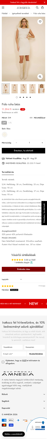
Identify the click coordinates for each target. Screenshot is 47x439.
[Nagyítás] (40, 76)
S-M (4, 122)
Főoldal (4, 13)
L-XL (10, 122)
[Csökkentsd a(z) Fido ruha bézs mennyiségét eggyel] (16, 142)
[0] (42, 7)
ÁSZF (24, 360)
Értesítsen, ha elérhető (23, 150)
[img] (7, 286)
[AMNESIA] (23, 7)
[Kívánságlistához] (40, 21)
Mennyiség (6, 142)
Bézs (4, 134)
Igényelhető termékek (20, 13)
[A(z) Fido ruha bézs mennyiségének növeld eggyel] (42, 142)
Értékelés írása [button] (23, 269)
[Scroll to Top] (42, 426)
